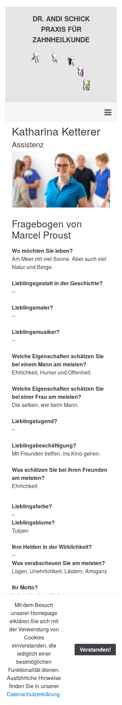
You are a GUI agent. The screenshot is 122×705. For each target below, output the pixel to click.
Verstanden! (95, 649)
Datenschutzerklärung (33, 694)
